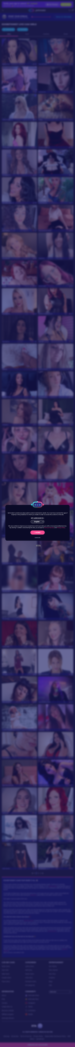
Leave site (37, 537)
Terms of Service (49, 527)
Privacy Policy (61, 527)
